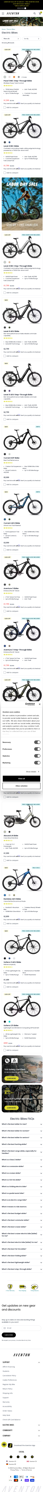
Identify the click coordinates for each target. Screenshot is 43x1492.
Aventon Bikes (17, 1468)
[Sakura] (9, 77)
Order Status (7, 1411)
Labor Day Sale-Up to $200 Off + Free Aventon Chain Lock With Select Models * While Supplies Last (21, 4)
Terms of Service (27, 1470)
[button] (8, 86)
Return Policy (7, 1389)
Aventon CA (33, 1461)
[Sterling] (14, 958)
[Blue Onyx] (5, 519)
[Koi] (14, 77)
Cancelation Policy (9, 1376)
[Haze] (9, 391)
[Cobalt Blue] (5, 646)
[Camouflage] (9, 327)
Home (4, 29)
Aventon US (12, 1461)
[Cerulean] (5, 895)
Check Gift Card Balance (11, 1420)
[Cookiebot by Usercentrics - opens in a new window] (26, 704)
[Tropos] (9, 895)
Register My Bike (9, 1384)
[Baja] (9, 1021)
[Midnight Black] (5, 454)
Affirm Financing (9, 1367)
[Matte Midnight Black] (5, 958)
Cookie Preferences (10, 1380)
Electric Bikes (11, 29)
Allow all (21, 779)
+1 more (24, 77)
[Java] (9, 646)
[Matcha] (9, 584)
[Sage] (5, 832)
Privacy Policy (15, 1470)
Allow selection (22, 786)
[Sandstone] (9, 262)
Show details (31, 772)
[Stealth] (5, 584)
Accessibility (7, 1406)
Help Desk (6, 1415)
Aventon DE (12, 1464)
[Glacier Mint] (5, 77)
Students (6, 1371)
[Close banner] (39, 704)
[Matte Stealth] (9, 832)
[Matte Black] (5, 142)
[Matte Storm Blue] (9, 142)
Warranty (6, 1402)
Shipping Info (8, 1393)
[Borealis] (14, 895)
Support (6, 1398)
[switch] (37, 749)
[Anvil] (19, 77)
